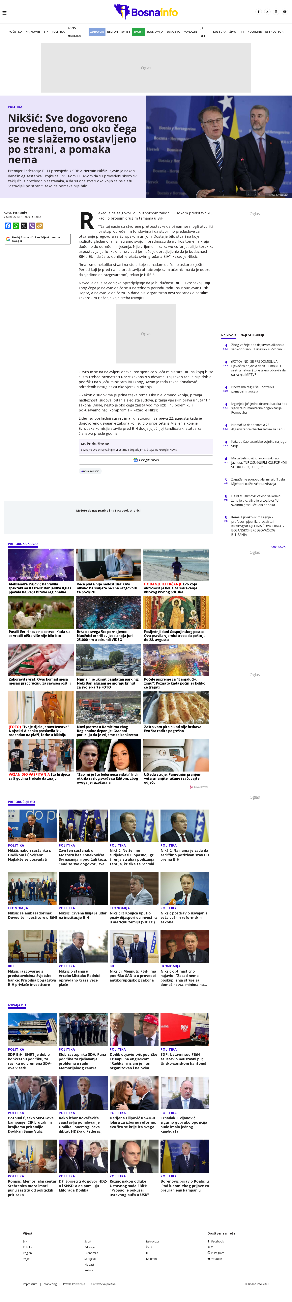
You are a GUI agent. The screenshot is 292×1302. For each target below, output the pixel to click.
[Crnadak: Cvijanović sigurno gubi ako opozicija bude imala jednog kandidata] (185, 1093)
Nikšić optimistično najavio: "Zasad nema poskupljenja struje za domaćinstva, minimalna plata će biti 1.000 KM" (182, 978)
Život (233, 31)
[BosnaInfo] (146, 12)
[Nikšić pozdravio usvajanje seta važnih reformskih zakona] (185, 888)
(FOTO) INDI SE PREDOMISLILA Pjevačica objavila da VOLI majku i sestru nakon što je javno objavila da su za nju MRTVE (258, 368)
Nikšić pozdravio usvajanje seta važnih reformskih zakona (184, 917)
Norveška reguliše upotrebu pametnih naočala (252, 389)
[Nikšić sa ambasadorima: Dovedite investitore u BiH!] (32, 888)
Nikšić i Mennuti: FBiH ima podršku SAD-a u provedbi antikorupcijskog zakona (133, 976)
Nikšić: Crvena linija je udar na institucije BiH (83, 915)
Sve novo (278, 547)
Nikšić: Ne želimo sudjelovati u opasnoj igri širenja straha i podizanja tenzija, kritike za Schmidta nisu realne (134, 857)
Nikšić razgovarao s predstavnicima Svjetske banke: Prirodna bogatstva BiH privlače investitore (32, 978)
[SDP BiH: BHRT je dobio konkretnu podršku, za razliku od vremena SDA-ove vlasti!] (32, 1029)
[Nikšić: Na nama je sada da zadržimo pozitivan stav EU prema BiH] (185, 826)
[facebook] (258, 12)
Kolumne (255, 31)
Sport (138, 31)
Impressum (30, 1284)
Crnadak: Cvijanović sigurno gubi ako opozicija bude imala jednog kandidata (184, 1125)
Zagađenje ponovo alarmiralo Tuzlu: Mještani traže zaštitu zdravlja (258, 481)
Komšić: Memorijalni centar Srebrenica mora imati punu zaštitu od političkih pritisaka (32, 1188)
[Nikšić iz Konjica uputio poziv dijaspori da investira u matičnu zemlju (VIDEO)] (134, 888)
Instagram (217, 1253)
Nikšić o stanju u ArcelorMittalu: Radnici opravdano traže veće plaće (79, 978)
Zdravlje (97, 31)
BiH (46, 31)
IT (242, 31)
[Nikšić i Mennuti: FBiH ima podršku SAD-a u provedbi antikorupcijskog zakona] (134, 946)
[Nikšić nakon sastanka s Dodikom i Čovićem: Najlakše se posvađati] (32, 826)
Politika (58, 31)
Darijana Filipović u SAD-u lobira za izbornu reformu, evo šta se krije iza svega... (133, 1122)
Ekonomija (154, 31)
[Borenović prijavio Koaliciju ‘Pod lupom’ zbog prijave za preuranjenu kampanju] (185, 1156)
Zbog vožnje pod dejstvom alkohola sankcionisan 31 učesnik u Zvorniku (257, 347)
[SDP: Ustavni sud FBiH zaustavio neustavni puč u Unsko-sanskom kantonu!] (185, 1029)
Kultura (219, 31)
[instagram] (276, 12)
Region (112, 31)
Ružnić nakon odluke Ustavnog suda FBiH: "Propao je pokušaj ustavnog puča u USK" (129, 1188)
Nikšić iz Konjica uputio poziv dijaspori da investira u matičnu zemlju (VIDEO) (133, 917)
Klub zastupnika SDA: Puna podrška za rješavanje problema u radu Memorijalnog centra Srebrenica (82, 1061)
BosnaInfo (20, 212)
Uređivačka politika (103, 1284)
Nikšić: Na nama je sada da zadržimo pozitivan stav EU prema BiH (185, 855)
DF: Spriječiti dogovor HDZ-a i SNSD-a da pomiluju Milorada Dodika (83, 1186)
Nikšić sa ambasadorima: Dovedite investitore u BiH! (32, 915)
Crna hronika (74, 31)
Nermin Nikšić (91, 471)
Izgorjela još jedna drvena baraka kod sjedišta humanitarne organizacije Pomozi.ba (259, 408)
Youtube (216, 1259)
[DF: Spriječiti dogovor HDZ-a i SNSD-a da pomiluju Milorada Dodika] (83, 1156)
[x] (267, 12)
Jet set (203, 31)
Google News (149, 460)
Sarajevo (173, 31)
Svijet (126, 31)
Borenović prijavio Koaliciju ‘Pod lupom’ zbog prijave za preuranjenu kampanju (185, 1186)
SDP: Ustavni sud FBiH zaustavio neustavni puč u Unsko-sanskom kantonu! (184, 1059)
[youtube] (285, 12)
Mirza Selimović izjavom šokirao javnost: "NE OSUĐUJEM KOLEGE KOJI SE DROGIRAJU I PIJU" (259, 462)
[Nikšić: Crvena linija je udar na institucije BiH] (83, 888)
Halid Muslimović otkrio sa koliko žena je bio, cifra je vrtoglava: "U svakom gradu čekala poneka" (255, 500)
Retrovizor (274, 31)
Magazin (190, 31)
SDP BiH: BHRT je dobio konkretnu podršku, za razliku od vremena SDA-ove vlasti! (30, 1061)
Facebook (217, 1241)
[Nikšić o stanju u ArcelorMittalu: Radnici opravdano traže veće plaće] (83, 946)
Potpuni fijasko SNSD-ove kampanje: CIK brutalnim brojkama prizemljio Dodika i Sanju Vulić (31, 1125)
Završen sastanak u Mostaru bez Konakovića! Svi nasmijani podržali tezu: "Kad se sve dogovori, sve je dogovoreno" (83, 857)
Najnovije (33, 31)
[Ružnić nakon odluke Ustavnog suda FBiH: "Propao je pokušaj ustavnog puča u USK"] (134, 1156)
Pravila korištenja (74, 1284)
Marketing (50, 1284)
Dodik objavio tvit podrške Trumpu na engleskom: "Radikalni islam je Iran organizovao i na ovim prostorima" (133, 1061)
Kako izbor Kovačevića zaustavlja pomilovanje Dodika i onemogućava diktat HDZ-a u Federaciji (81, 1125)
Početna (15, 31)
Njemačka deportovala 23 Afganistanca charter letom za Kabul (258, 427)
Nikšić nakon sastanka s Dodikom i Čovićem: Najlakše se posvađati (29, 855)
